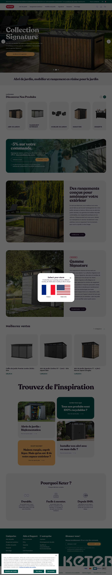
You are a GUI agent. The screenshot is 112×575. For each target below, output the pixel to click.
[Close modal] (70, 277)
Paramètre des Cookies (11, 571)
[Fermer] (56, 555)
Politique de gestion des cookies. (27, 567)
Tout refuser (39, 571)
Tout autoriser (51, 571)
